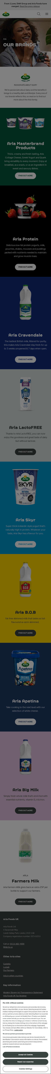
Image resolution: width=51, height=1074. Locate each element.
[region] (25, 1036)
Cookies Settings (25, 1069)
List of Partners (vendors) (11, 1047)
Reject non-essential (25, 1062)
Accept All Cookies (25, 1055)
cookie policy (18, 1030)
